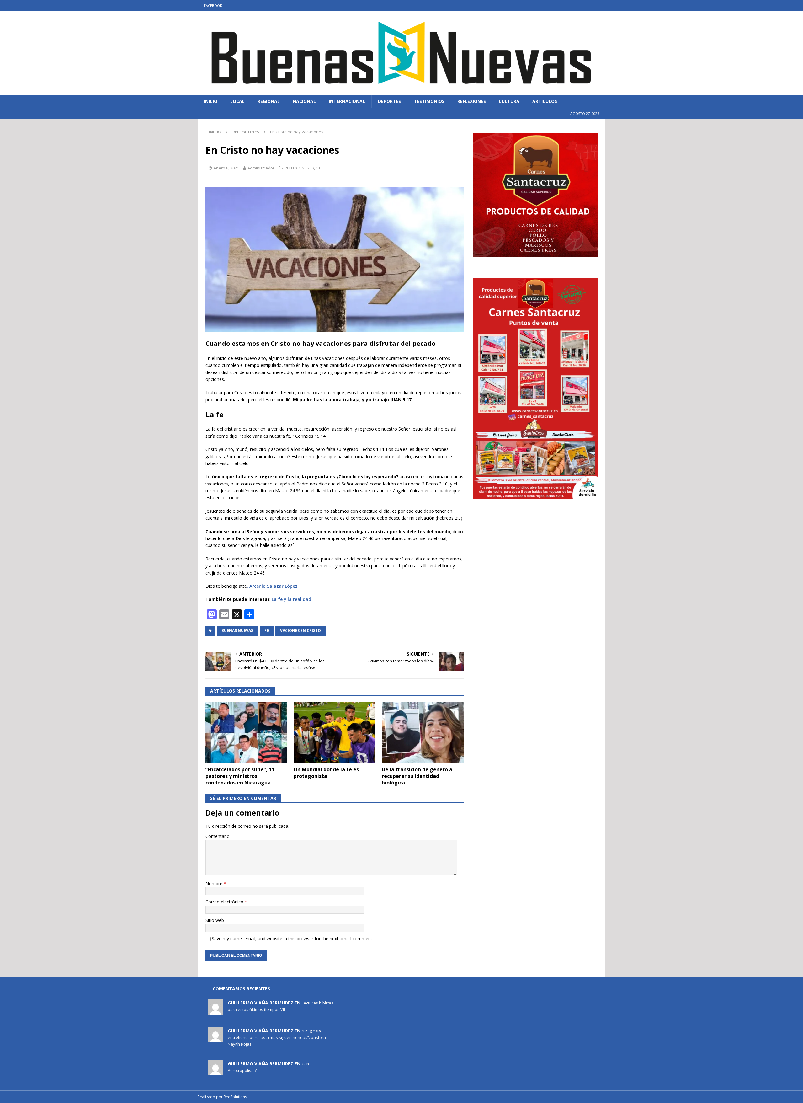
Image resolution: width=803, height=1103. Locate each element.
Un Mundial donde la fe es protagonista (326, 772)
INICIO (210, 101)
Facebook (213, 5)
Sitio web (214, 920)
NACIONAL (304, 101)
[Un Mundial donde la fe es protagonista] (334, 732)
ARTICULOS (544, 101)
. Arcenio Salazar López (272, 586)
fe (266, 630)
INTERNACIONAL (347, 101)
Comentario (217, 836)
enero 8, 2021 (226, 168)
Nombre (214, 883)
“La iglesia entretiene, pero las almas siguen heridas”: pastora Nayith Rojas (277, 1037)
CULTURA (509, 101)
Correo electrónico (225, 902)
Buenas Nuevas (237, 630)
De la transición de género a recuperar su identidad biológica (417, 776)
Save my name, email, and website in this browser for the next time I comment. (292, 938)
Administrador (260, 168)
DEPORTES (389, 101)
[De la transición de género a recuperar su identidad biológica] (423, 732)
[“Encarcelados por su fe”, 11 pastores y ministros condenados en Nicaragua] (246, 732)
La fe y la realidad (291, 599)
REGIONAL (269, 101)
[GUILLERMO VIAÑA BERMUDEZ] (215, 1011)
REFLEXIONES (471, 101)
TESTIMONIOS (429, 101)
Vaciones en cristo (300, 630)
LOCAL (237, 101)
